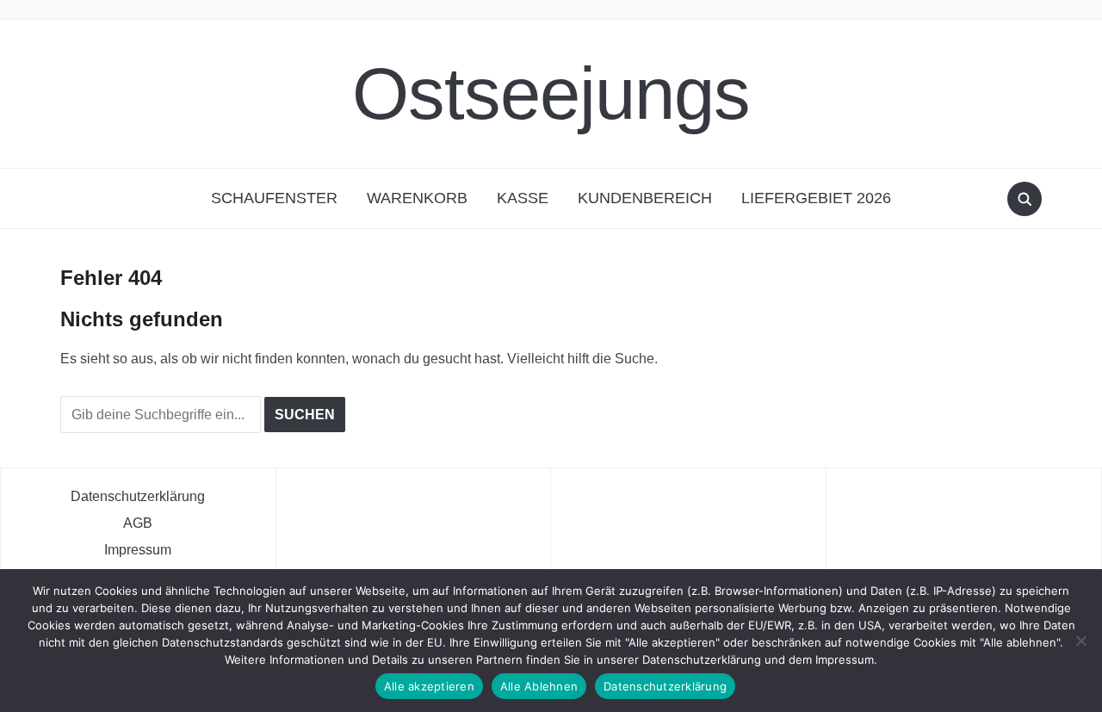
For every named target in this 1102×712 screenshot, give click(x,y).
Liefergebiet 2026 (816, 198)
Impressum (137, 549)
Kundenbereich (645, 198)
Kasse (522, 198)
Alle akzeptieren (429, 686)
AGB (137, 523)
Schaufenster (274, 198)
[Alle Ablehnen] (1080, 640)
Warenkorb (417, 198)
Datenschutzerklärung (138, 496)
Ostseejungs (551, 93)
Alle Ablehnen (539, 686)
